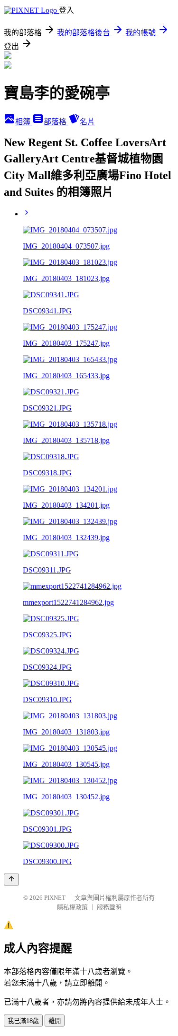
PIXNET (55, 897)
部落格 (56, 122)
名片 (87, 122)
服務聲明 (109, 907)
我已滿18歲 (23, 1021)
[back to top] (11, 879)
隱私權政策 (72, 907)
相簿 (23, 122)
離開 (54, 1021)
